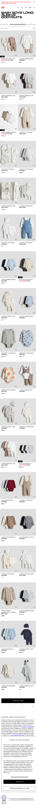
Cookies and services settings (19, 788)
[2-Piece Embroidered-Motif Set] (27, 43)
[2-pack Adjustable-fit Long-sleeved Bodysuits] (27, 264)
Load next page (18, 700)
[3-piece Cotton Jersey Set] (27, 411)
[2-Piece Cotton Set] (27, 117)
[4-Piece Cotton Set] (27, 191)
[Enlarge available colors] (20, 62)
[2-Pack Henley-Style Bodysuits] (27, 522)
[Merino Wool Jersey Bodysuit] (9, 595)
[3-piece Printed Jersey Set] (9, 301)
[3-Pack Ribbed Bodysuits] (9, 117)
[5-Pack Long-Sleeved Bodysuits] (27, 301)
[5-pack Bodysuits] (27, 448)
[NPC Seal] (4, 799)
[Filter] (34, 28)
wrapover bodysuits (28, 726)
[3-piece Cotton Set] (9, 154)
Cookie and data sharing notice (19, 777)
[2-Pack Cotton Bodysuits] (9, 522)
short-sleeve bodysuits (17, 735)
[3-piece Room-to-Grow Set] (9, 411)
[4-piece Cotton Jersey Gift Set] (27, 559)
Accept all (19, 781)
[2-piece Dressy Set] (27, 375)
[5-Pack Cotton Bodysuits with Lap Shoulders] (27, 154)
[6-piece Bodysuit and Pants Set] (9, 43)
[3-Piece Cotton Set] (9, 227)
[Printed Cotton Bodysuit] (9, 338)
